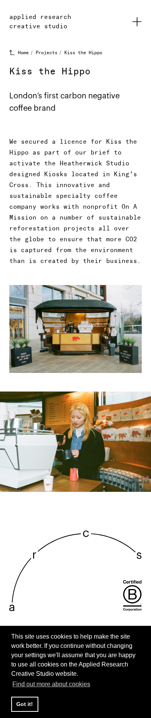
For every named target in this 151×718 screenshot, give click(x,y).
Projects (46, 52)
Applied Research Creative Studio (40, 21)
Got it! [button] (24, 704)
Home (23, 52)
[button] (137, 21)
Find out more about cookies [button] (51, 684)
